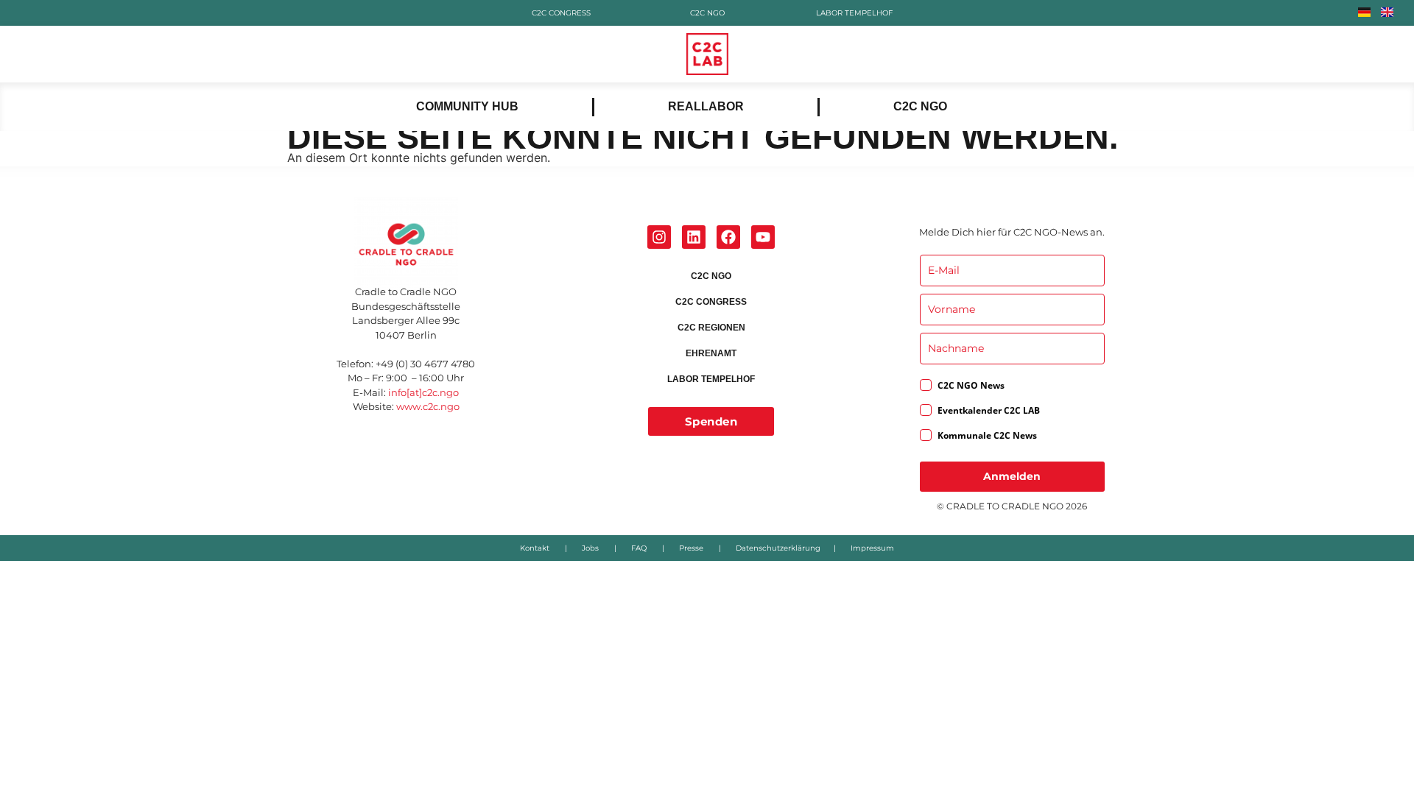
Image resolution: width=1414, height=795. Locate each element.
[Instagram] (659, 237)
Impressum (872, 548)
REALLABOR (706, 106)
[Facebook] (728, 237)
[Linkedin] (694, 237)
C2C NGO (707, 13)
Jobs (590, 548)
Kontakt (534, 548)
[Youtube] (763, 237)
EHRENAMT (711, 353)
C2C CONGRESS (560, 13)
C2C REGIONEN (711, 327)
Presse (691, 548)
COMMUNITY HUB (467, 106)
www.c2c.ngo (428, 406)
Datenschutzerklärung (778, 548)
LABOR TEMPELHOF (853, 13)
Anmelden (1012, 476)
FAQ (639, 548)
